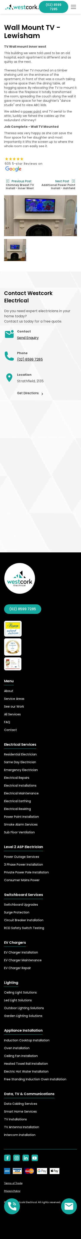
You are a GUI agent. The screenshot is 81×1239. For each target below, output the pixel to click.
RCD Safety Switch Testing (24, 928)
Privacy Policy (12, 1191)
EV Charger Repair (17, 968)
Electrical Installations (20, 785)
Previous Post (22, 181)
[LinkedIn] (25, 1158)
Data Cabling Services (20, 1104)
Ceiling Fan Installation (21, 1056)
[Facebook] (7, 1158)
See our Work (14, 706)
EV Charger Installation (21, 952)
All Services (12, 714)
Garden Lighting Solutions (23, 1016)
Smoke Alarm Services (21, 824)
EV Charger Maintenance (23, 960)
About (8, 691)
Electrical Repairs (16, 778)
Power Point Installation (21, 817)
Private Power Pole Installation (26, 872)
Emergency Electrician (21, 770)
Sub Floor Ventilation (19, 832)
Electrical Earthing (17, 801)
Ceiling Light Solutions (20, 992)
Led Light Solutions (18, 1000)
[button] (72, 7)
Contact (10, 730)
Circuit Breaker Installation (23, 920)
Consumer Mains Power (22, 880)
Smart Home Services (20, 1111)
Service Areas (14, 699)
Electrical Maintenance (21, 793)
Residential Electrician (20, 754)
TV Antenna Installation (21, 1127)
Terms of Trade (13, 1183)
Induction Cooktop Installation (26, 1040)
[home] (21, 7)
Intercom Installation (19, 1135)
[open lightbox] (40, 215)
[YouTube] (35, 1158)
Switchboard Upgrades (21, 904)
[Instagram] (16, 1158)
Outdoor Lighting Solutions (24, 1008)
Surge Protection (16, 912)
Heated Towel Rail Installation (26, 1064)
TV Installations (15, 1119)
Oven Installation (17, 1048)
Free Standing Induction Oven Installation (35, 1079)
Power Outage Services (21, 857)
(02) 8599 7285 (30, 359)
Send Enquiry (28, 337)
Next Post (62, 181)
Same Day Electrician (20, 762)
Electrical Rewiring (17, 809)
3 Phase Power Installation (23, 864)
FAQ (7, 722)
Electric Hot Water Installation (26, 1071)
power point (32, 111)
